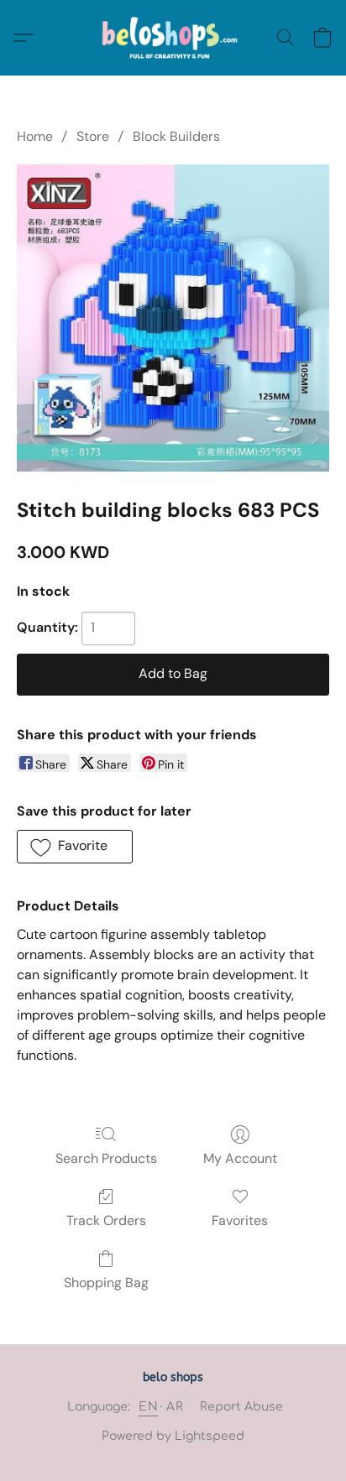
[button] (173, 38)
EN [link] (148, 1406)
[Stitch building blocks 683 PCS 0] (173, 318)
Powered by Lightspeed (173, 1436)
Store (92, 136)
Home (35, 136)
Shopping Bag (106, 1282)
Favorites (240, 1220)
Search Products (106, 1158)
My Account (240, 1158)
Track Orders (106, 1220)
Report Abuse (241, 1406)
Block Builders (176, 136)
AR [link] (174, 1406)
